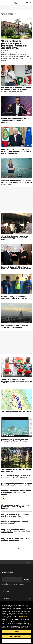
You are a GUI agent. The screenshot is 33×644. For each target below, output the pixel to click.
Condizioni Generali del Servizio (16, 584)
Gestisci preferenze (16, 641)
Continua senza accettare (16, 636)
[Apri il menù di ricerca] (27, 2)
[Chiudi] (31, 603)
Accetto (16, 631)
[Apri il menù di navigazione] (2, 2)
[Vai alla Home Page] (16, 2)
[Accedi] (30, 2)
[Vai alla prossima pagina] (27, 548)
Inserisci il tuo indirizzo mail (11, 575)
